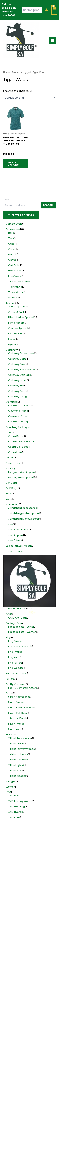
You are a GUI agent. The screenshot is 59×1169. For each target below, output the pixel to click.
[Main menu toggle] (52, 40)
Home (6, 72)
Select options (13, 164)
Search (7, 199)
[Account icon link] (46, 9)
